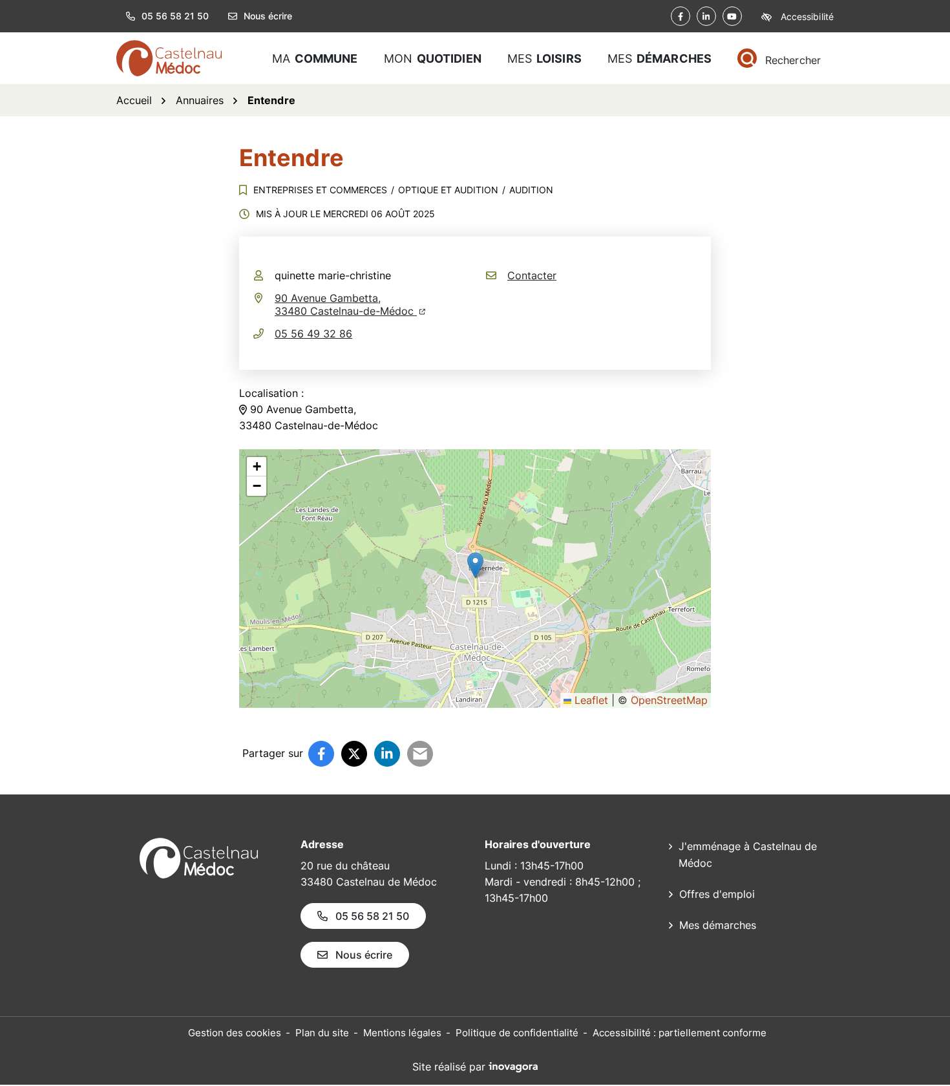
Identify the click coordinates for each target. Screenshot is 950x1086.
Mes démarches (717, 925)
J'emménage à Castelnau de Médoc (748, 854)
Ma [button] (315, 58)
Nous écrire (268, 15)
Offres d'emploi (717, 894)
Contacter (531, 275)
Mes (659, 58)
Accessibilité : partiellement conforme (679, 1033)
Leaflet (589, 700)
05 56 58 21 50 (372, 916)
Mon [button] (432, 58)
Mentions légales (402, 1033)
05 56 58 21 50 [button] (175, 15)
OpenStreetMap (669, 700)
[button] (475, 565)
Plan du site (322, 1033)
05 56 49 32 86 (313, 333)
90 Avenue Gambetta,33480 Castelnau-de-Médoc (350, 304)
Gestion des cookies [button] (234, 1033)
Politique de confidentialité (517, 1033)
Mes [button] (544, 58)
